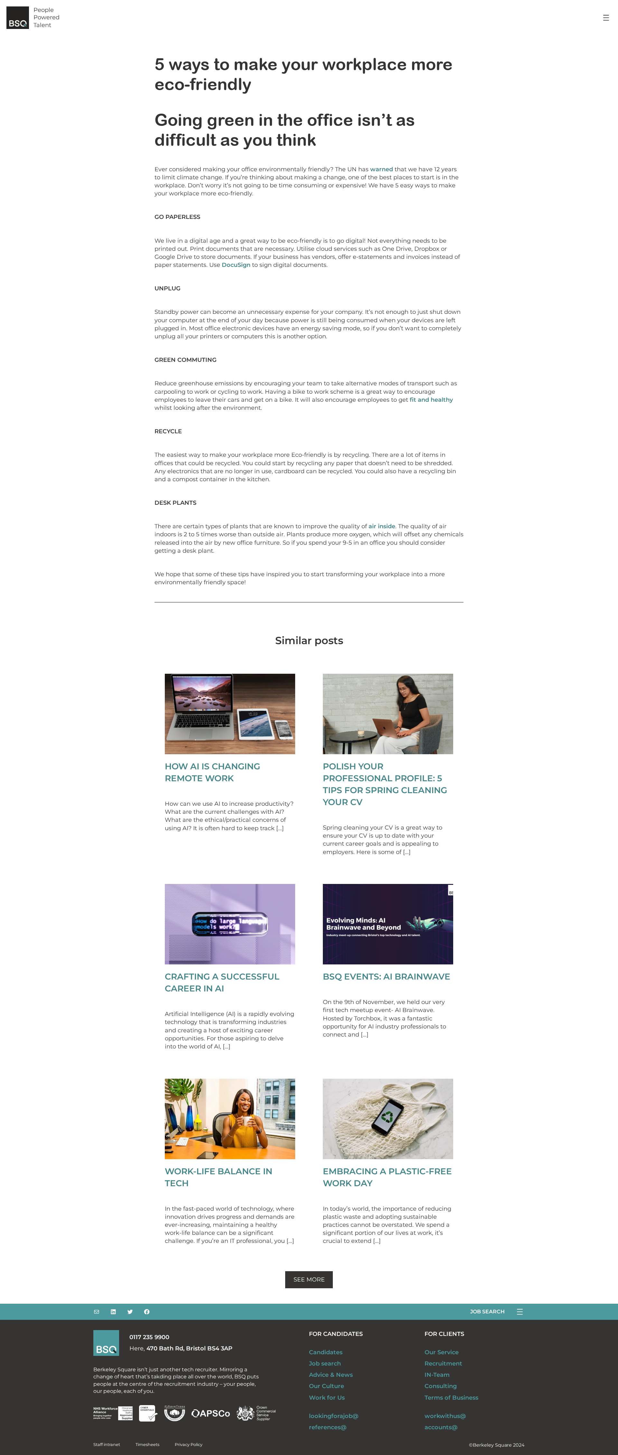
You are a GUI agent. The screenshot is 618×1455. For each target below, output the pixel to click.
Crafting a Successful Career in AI (222, 982)
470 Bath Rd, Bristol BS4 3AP (189, 1348)
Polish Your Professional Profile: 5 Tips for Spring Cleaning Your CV (385, 784)
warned (381, 169)
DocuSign (237, 264)
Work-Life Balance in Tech (218, 1177)
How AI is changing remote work (212, 772)
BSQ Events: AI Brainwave (386, 976)
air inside (382, 526)
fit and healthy (430, 399)
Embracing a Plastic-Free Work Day (387, 1177)
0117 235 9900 (149, 1337)
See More (309, 1279)
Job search (487, 1312)
